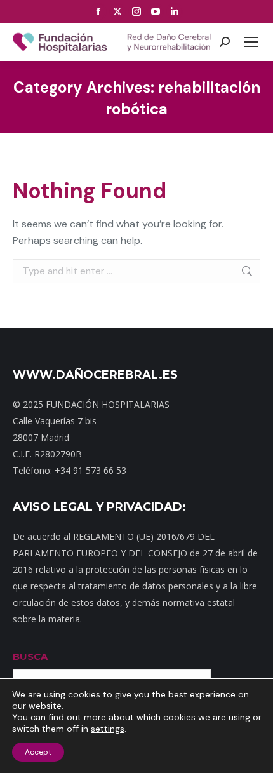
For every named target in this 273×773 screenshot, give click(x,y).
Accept (38, 752)
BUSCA (30, 656)
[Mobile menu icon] (251, 42)
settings (107, 728)
